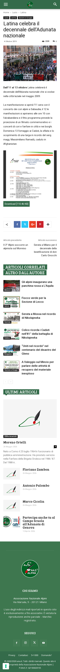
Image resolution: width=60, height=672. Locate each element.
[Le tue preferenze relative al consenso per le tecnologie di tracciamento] (6, 666)
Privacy (11, 655)
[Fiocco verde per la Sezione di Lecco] (11, 302)
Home (6, 12)
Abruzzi (7, 290)
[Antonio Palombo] (11, 489)
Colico (7, 338)
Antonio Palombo (36, 485)
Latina (23, 12)
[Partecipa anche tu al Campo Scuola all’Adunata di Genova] (11, 521)
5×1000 (34, 655)
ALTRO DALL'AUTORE (24, 272)
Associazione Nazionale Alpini (30, 598)
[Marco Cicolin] (11, 505)
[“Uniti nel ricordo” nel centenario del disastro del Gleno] (11, 350)
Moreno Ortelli (14, 442)
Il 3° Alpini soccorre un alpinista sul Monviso (15, 246)
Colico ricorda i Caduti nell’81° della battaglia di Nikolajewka (37, 333)
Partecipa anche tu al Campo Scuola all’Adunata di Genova (39, 522)
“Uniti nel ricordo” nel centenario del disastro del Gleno (39, 349)
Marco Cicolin (33, 501)
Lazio (14, 12)
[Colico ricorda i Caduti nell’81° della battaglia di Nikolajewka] (11, 334)
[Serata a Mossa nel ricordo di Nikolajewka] (11, 318)
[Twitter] (34, 643)
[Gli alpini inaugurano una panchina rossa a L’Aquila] (11, 286)
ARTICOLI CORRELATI (25, 267)
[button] (55, 4)
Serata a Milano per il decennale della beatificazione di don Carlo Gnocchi (45, 250)
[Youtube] (43, 643)
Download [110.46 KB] (16, 203)
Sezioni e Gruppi (25, 18)
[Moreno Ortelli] (30, 418)
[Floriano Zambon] (11, 473)
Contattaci (23, 655)
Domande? (46, 655)
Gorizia (7, 322)
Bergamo (8, 354)
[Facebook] (16, 643)
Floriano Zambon (36, 469)
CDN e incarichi (10, 436)
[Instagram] (25, 643)
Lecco (6, 306)
